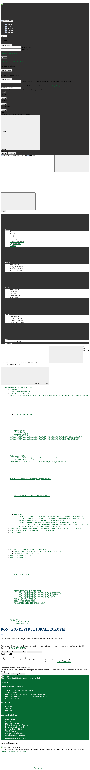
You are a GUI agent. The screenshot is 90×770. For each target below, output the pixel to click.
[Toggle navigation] (18, 201)
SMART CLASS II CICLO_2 (20, 555)
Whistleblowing (10, 731)
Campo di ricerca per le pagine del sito (14, 362)
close (3, 211)
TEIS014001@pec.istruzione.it (28, 696)
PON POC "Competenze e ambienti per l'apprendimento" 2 (30, 479)
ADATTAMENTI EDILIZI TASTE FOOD (29, 603)
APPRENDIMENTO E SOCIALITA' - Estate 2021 (28, 549)
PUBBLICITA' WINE (22, 622)
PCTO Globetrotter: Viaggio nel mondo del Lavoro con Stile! (35, 458)
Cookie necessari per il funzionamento (14, 668)
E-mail (24, 81)
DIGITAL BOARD (21, 435)
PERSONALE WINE (22, 624)
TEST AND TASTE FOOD (20, 574)
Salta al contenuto (7, 2)
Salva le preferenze (18, 674)
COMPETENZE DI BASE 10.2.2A (26, 553)
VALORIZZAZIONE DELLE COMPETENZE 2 (32, 496)
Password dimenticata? (9, 54)
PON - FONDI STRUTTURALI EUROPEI (21, 387)
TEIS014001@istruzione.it (28, 694)
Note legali (9, 721)
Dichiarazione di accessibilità (15, 727)
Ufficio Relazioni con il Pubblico (16, 725)
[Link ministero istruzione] (10, 4)
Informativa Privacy (12, 723)
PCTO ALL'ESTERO (18, 456)
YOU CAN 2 (19, 515)
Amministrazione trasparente (15, 735)
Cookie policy (10, 719)
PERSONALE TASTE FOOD (25, 601)
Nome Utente (26, 47)
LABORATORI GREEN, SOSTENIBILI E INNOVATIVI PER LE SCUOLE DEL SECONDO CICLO (47, 528)
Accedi (4, 36)
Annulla (4, 153)
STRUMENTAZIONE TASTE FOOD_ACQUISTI (36, 597)
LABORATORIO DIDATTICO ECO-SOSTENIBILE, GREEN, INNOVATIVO (38, 462)
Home (85, 347)
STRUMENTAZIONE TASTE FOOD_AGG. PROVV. (38, 595)
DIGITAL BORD (16, 532)
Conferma (12, 153)
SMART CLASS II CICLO (19, 557)
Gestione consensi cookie (14, 733)
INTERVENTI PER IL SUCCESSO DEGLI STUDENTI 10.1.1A (37, 551)
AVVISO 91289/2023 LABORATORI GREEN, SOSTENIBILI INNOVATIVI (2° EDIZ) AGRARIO (46, 437)
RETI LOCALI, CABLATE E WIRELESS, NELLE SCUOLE (32, 530)
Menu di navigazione (41, 383)
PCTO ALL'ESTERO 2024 (19, 393)
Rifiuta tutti (18, 652)
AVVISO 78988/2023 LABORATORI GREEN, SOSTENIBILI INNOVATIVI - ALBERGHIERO (45, 439)
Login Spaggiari (57, 86)
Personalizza (6, 652)
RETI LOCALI (19, 431)
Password (25, 50)
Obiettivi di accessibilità (13, 729)
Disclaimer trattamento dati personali (13, 751)
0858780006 (12, 692)
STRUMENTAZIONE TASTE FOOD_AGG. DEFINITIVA (40, 593)
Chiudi (4, 98)
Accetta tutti (34, 652)
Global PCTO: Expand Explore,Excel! (27, 460)
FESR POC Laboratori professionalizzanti (20, 390)
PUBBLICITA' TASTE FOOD (25, 599)
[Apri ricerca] (71, 163)
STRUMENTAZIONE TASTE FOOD (28, 591)
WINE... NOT (15, 620)
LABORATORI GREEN (23, 414)
